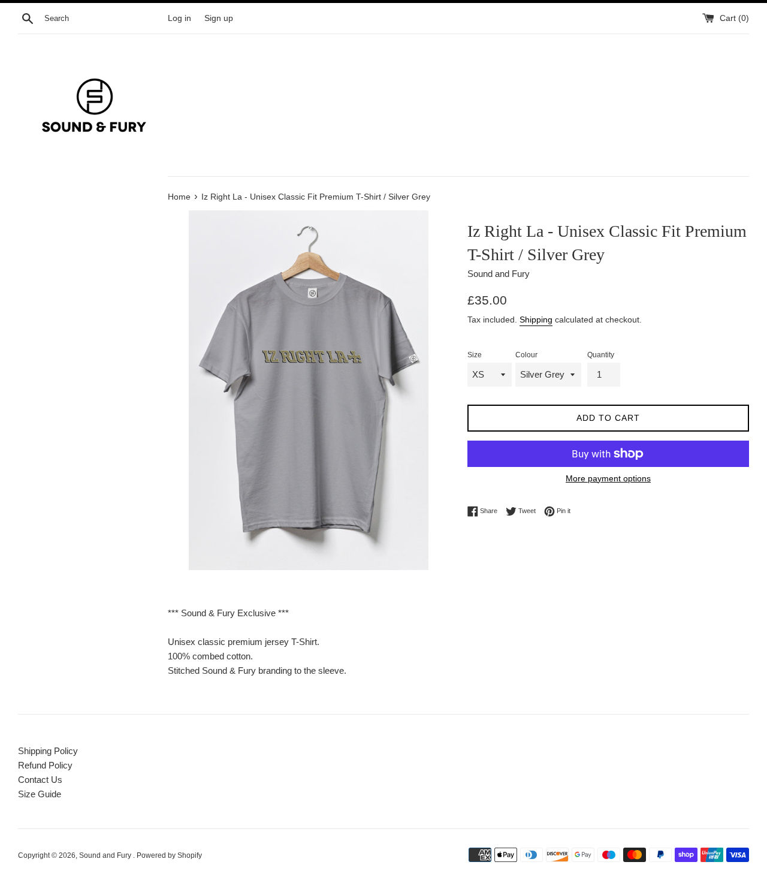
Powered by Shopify (169, 855)
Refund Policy (45, 765)
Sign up (218, 18)
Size (474, 355)
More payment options (608, 478)
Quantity (600, 355)
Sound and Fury (106, 855)
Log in (179, 18)
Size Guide (39, 794)
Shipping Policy (48, 751)
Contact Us (40, 779)
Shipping (536, 319)
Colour (526, 355)
